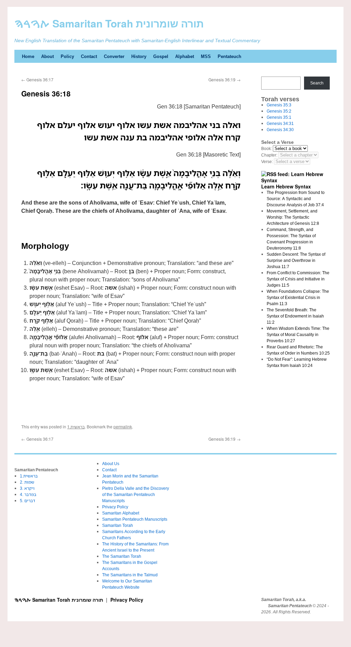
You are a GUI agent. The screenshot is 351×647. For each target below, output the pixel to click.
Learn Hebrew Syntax (286, 186)
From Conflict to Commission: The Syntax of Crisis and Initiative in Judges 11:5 (298, 279)
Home (28, 56)
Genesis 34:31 (280, 123)
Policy (67, 56)
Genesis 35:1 (279, 117)
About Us (110, 463)
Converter (114, 56)
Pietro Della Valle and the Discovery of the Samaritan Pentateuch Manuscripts (135, 494)
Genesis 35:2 (279, 111)
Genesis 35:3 (279, 105)
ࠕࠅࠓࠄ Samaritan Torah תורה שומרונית (109, 23)
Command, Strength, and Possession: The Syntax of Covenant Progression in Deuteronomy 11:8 (291, 239)
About (47, 56)
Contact (89, 56)
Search (317, 83)
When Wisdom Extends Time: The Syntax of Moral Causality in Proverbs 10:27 (298, 334)
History (138, 56)
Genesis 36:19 (224, 79)
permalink (122, 426)
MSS (206, 56)
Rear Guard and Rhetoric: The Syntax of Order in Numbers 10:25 (298, 350)
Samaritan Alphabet (120, 513)
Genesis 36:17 (37, 79)
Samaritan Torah (117, 525)
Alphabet (184, 56)
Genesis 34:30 (280, 129)
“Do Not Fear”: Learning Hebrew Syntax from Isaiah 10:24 (297, 362)
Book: (266, 148)
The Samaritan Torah (121, 556)
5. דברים (27, 501)
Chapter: (269, 155)
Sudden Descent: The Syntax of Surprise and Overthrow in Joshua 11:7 (296, 260)
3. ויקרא (27, 488)
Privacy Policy (115, 507)
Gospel (160, 56)
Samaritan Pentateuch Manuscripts (134, 519)
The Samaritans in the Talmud (130, 575)
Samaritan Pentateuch (290, 606)
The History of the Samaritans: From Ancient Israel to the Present (135, 547)
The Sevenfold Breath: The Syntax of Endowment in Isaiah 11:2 (295, 316)
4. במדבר (28, 494)
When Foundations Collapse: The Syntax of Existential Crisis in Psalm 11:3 (298, 297)
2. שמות (27, 482)
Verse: (267, 161)
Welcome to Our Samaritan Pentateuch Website (127, 584)
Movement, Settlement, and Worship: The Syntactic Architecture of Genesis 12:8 (293, 217)
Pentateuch (229, 56)
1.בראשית (76, 426)
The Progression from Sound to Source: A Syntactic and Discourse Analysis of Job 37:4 (296, 198)
